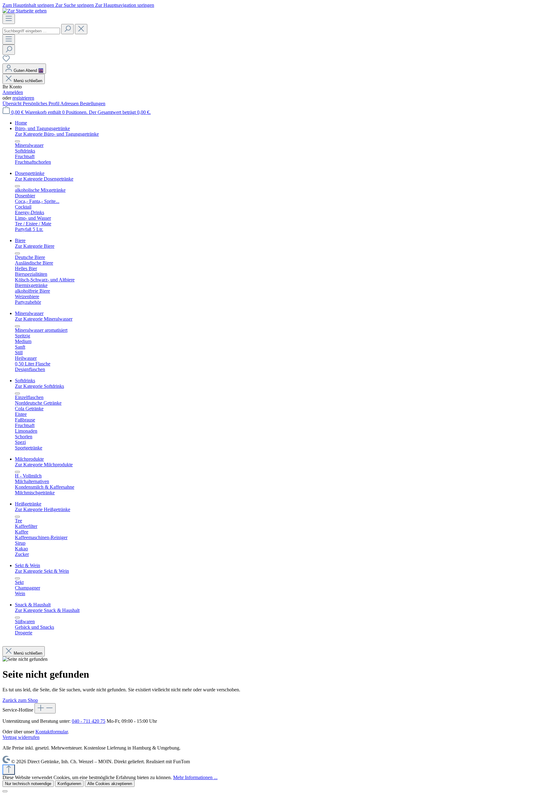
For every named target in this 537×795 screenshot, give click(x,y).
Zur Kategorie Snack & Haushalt (47, 610)
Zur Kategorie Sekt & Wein (42, 571)
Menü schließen (28, 80)
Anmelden (12, 92)
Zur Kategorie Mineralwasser (43, 319)
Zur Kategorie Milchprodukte (44, 464)
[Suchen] (67, 29)
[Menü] (8, 19)
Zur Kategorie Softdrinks (39, 386)
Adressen (70, 103)
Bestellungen (92, 103)
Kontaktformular (51, 731)
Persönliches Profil (41, 103)
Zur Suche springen (75, 5)
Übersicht (12, 103)
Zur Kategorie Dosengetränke (44, 178)
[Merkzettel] (6, 60)
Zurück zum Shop (20, 700)
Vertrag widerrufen (20, 737)
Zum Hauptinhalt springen (28, 5)
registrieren (23, 98)
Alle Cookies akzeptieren (109, 783)
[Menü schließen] (17, 141)
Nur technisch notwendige (28, 783)
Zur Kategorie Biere (34, 246)
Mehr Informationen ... (195, 777)
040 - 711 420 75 (88, 721)
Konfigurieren (69, 783)
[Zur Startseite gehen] (24, 10)
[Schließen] (4, 791)
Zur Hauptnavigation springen (124, 5)
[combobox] (31, 31)
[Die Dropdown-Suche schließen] (81, 29)
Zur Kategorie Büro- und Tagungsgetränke (57, 134)
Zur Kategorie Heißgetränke (42, 509)
